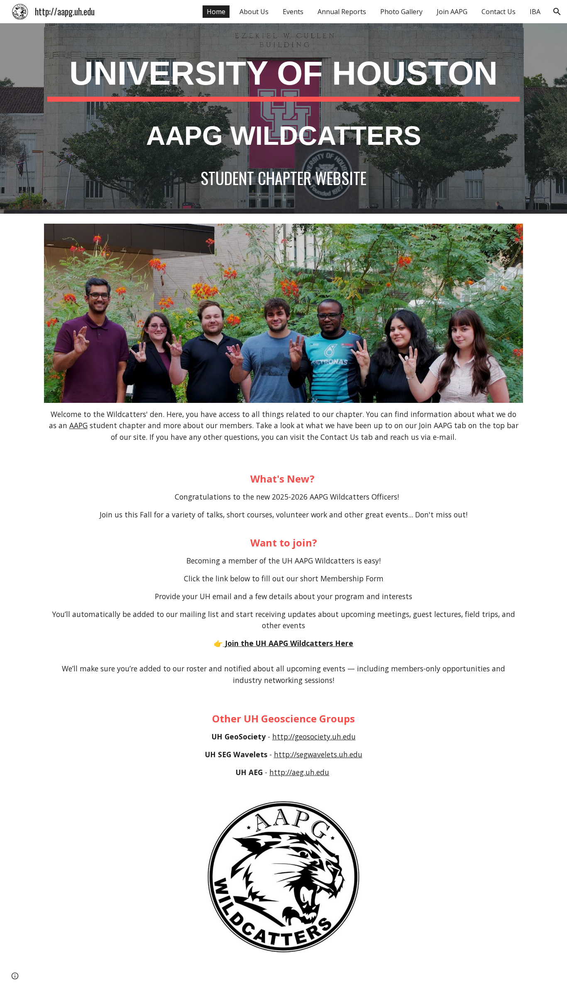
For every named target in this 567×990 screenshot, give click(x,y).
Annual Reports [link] (342, 11)
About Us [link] (254, 11)
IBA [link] (535, 11)
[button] (557, 12)
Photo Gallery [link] (401, 11)
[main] (283, 118)
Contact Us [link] (498, 11)
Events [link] (293, 11)
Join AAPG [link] (452, 11)
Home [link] (216, 11)
